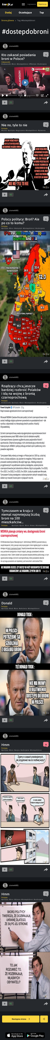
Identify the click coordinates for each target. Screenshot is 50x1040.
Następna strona (19, 1019)
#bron (14, 64)
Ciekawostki (5, 62)
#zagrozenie (20, 130)
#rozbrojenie (42, 64)
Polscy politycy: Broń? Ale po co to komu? (20, 221)
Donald (6, 603)
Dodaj (8, 12)
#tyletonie (41, 130)
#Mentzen (33, 64)
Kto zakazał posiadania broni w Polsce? (18, 57)
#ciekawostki (6, 64)
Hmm (5, 745)
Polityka (4, 128)
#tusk (11, 608)
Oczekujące (25, 12)
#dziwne (17, 899)
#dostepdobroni (22, 64)
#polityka (11, 130)
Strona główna (7, 20)
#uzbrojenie (25, 750)
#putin (21, 525)
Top (42, 12)
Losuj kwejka (44, 1019)
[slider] (11, 95)
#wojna (17, 750)
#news (32, 525)
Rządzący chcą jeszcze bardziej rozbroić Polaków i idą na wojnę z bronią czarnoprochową (21, 391)
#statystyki (18, 228)
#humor (4, 130)
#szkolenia (23, 608)
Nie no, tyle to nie (14, 125)
